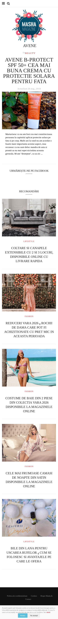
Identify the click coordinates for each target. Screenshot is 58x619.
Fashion (29, 316)
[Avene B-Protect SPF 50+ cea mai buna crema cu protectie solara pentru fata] (29, 110)
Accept (22, 615)
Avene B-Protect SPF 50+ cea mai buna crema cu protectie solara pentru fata (29, 70)
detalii (48, 612)
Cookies (34, 596)
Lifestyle (29, 241)
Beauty (30, 53)
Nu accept (34, 615)
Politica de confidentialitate (17, 596)
